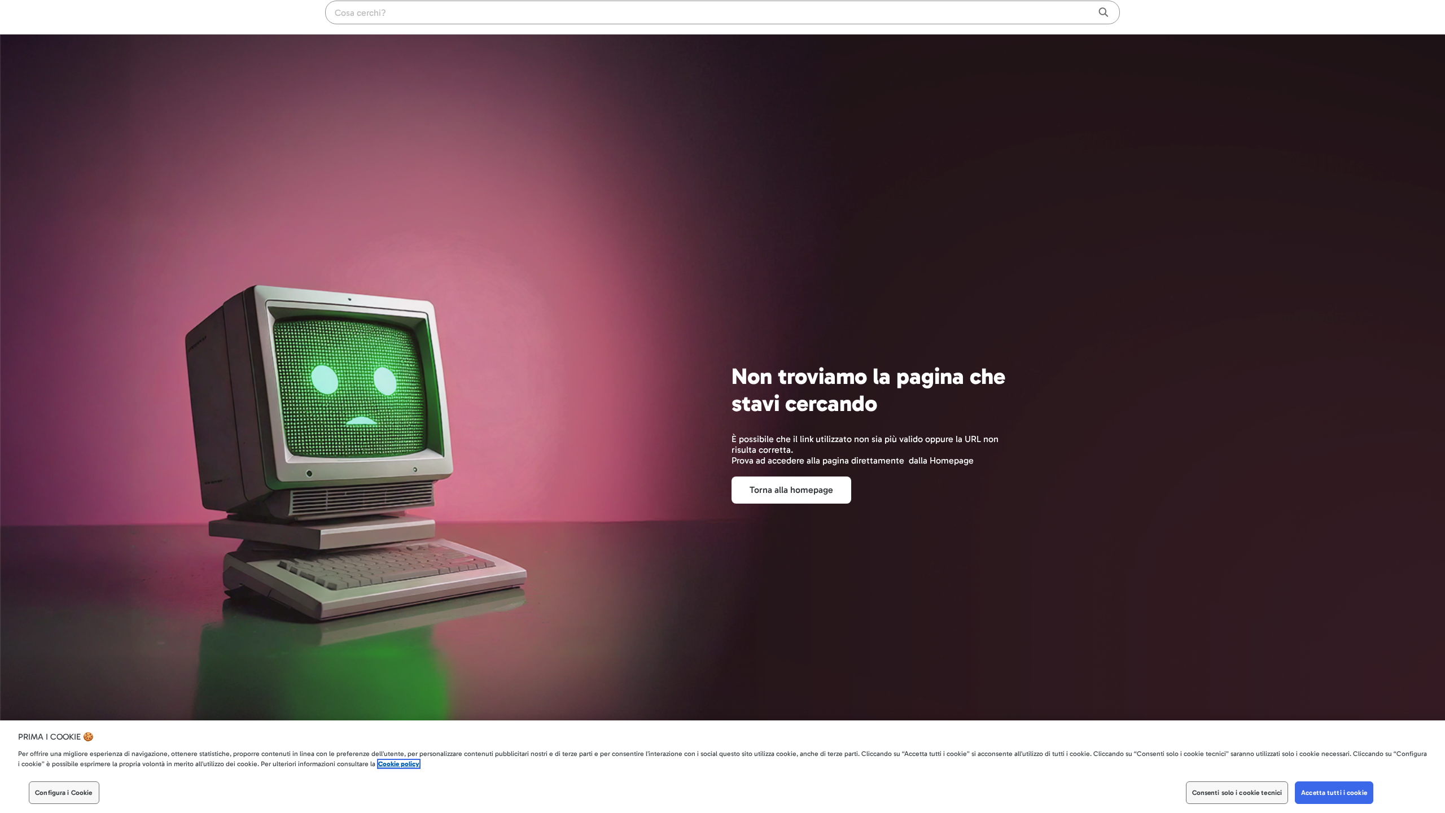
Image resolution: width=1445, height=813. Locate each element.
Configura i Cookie (63, 793)
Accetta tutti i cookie (1334, 793)
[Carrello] (1089, 17)
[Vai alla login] (1112, 17)
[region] (722, 766)
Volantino (1041, 17)
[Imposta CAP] (1069, 17)
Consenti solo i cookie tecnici (1237, 793)
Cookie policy (398, 764)
